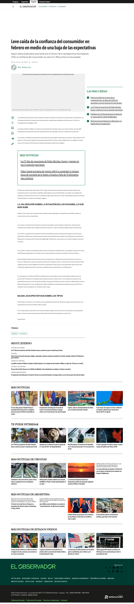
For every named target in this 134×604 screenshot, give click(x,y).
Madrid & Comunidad (80, 578)
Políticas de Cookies (18, 600)
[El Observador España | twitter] (106, 568)
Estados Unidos (44, 2)
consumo (23, 333)
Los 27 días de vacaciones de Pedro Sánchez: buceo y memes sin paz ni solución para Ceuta (37, 350)
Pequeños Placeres (98, 578)
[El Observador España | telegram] (117, 571)
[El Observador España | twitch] (122, 571)
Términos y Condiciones (51, 600)
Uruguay (15, 2)
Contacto (64, 600)
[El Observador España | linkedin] (109, 571)
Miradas (110, 578)
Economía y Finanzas (47, 6)
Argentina (24, 2)
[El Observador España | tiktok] (122, 568)
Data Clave (29, 581)
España (33, 2)
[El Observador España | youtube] (118, 568)
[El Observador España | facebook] (110, 568)
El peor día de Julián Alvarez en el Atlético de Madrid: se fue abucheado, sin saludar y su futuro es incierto (41, 369)
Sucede (43, 578)
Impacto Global (17, 581)
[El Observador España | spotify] (113, 571)
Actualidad (16, 578)
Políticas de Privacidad (34, 600)
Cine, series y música (62, 578)
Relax (50, 578)
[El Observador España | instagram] (114, 568)
